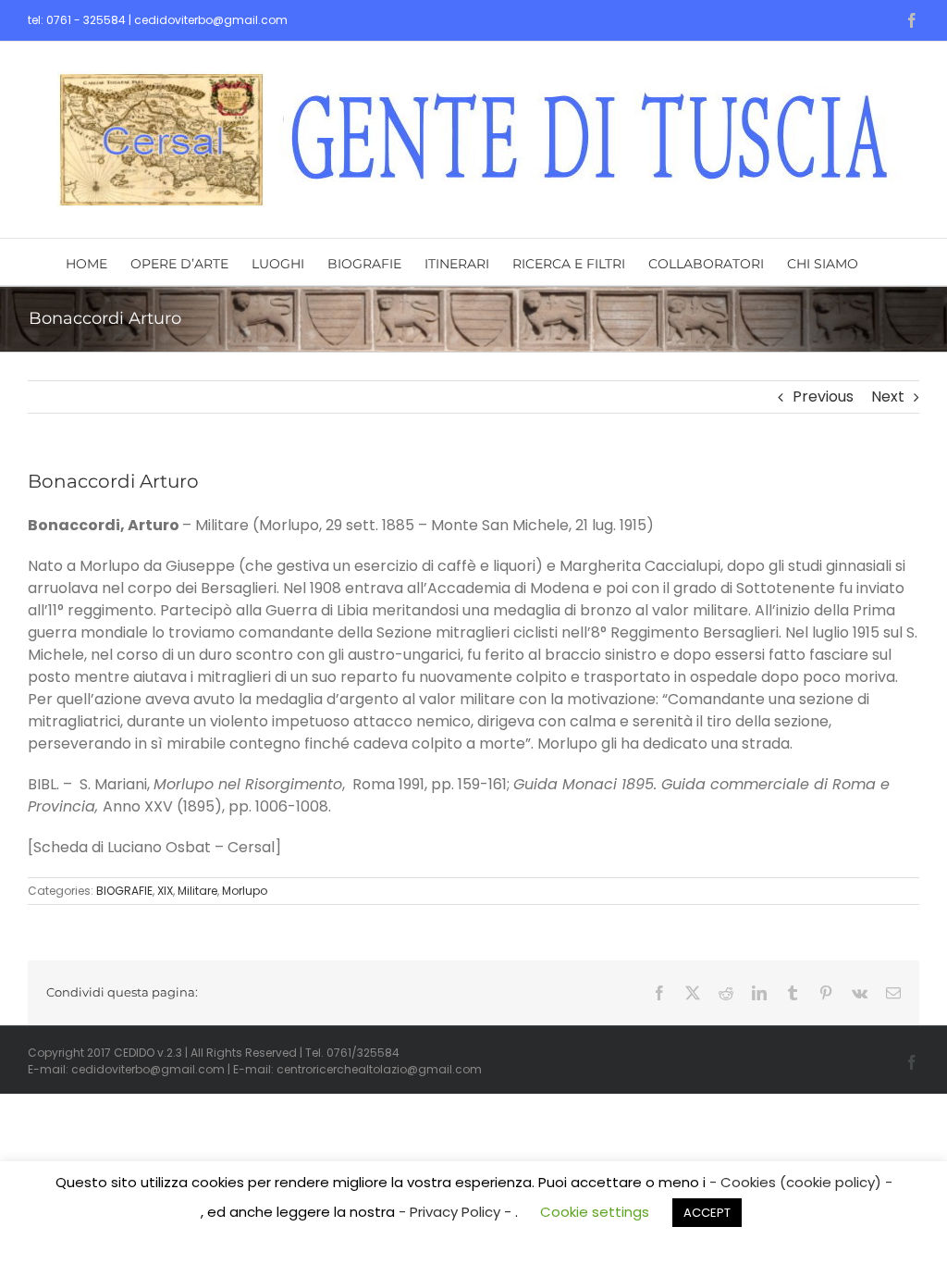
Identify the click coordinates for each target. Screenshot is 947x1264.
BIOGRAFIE (124, 890)
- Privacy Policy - (457, 1211)
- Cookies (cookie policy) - (800, 1182)
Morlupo (244, 890)
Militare (197, 890)
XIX (165, 890)
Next (887, 396)
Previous (823, 396)
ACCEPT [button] (707, 1212)
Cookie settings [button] (594, 1211)
